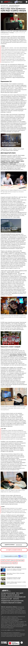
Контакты (16, 598)
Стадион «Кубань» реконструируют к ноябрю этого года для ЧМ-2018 (16, 583)
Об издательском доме (8, 593)
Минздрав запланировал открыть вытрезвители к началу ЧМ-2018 (14, 578)
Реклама (3, 595)
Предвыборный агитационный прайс (12, 600)
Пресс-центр (19, 593)
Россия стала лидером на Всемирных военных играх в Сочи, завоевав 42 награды (16, 569)
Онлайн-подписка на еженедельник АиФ (13, 597)
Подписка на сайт (6, 598)
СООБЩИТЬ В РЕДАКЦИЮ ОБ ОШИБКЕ (11, 602)
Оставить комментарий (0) (14, 550)
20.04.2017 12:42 (4, 5)
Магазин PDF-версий (13, 595)
